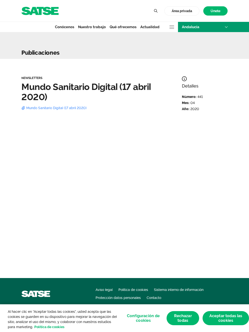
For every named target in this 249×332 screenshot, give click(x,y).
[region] (124, 318)
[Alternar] (155, 11)
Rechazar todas (183, 318)
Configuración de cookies (143, 318)
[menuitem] (215, 11)
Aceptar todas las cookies (225, 318)
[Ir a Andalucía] (40, 10)
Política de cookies (49, 327)
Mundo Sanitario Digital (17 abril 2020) (56, 108)
